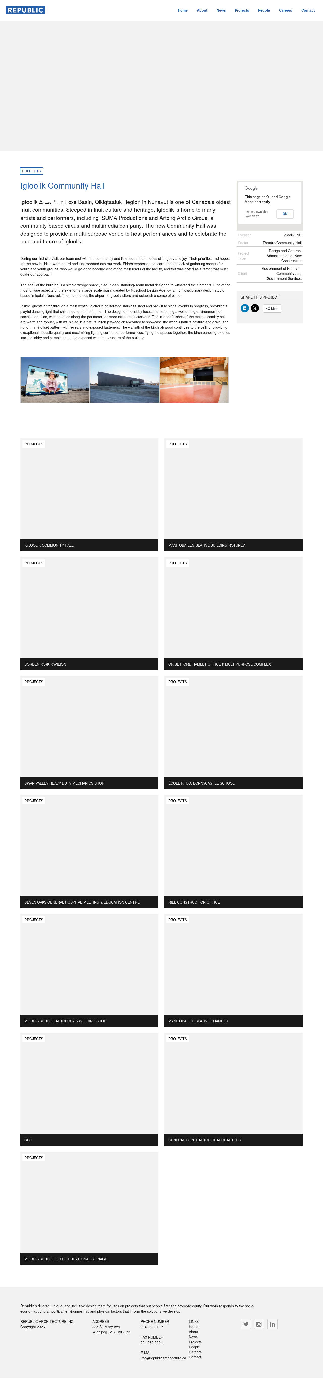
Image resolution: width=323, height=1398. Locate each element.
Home (183, 10)
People (264, 10)
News (221, 10)
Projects (242, 10)
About (202, 10)
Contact (308, 10)
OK (285, 214)
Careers (285, 10)
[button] (55, 380)
